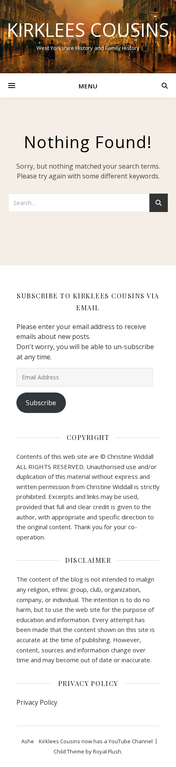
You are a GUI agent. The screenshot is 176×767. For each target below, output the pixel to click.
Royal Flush (107, 751)
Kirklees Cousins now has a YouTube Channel (96, 741)
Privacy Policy (36, 702)
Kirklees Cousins (88, 29)
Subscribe (41, 402)
